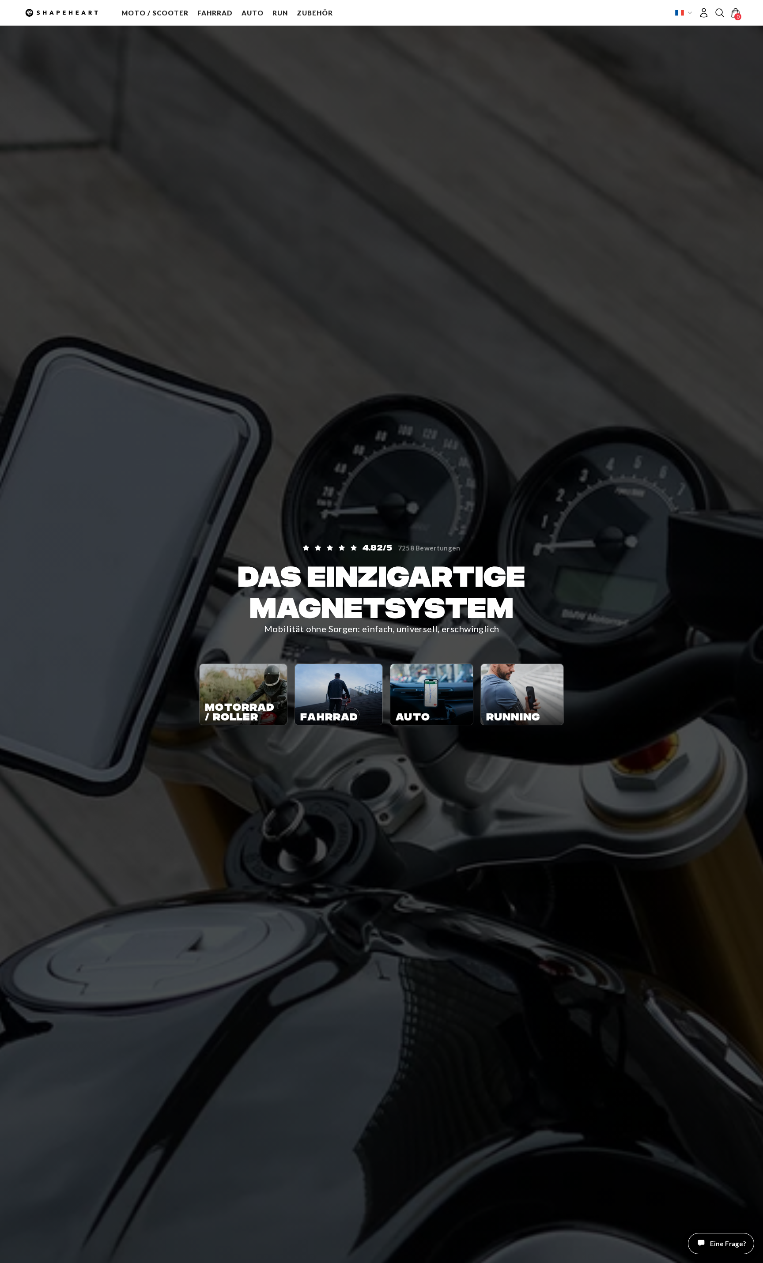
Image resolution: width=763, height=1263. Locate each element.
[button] (155, 12)
